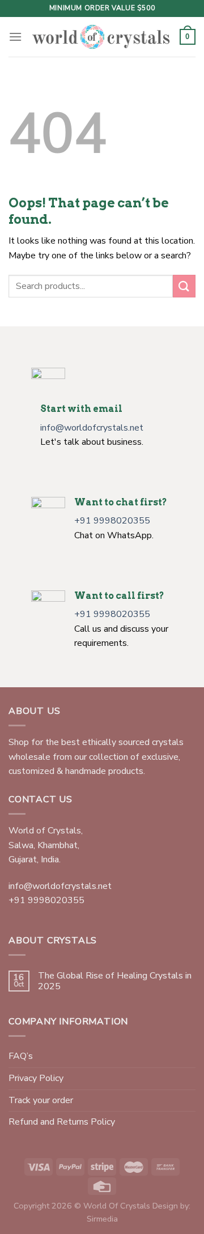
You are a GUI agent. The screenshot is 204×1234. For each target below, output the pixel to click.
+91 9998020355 (112, 520)
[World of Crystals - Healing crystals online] (101, 36)
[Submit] (184, 286)
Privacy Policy (35, 1078)
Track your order (40, 1100)
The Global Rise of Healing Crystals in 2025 (115, 981)
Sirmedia (102, 1218)
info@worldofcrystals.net (91, 428)
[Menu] (15, 36)
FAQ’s (20, 1056)
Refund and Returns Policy (61, 1122)
